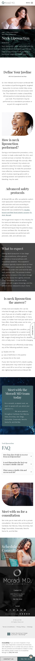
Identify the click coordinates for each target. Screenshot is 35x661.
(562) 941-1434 (13, 652)
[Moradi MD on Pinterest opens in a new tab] (25, 610)
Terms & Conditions (9, 626)
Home (3, 32)
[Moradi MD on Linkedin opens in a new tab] (21, 610)
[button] (32, 3)
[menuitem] (6, 610)
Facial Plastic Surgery (12, 32)
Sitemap (29, 626)
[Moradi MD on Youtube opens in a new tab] (17, 610)
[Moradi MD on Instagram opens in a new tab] (6, 610)
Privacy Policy (21, 626)
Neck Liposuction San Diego (9, 34)
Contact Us (7, 557)
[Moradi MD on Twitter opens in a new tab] (14, 610)
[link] (17, 599)
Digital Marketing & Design (19, 634)
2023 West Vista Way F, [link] (17, 595)
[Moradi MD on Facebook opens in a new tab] (10, 610)
